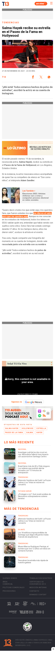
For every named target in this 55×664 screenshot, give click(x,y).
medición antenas (38, 587)
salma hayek (11, 428)
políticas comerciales (13, 587)
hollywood (27, 428)
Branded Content (38, 595)
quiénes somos (10, 578)
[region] (27, 657)
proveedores (9, 591)
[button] (33, 77)
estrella (41, 428)
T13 (4, 77)
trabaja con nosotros (41, 578)
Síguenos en (16, 402)
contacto (34, 591)
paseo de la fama (14, 432)
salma (29, 432)
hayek (39, 432)
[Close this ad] (53, 649)
